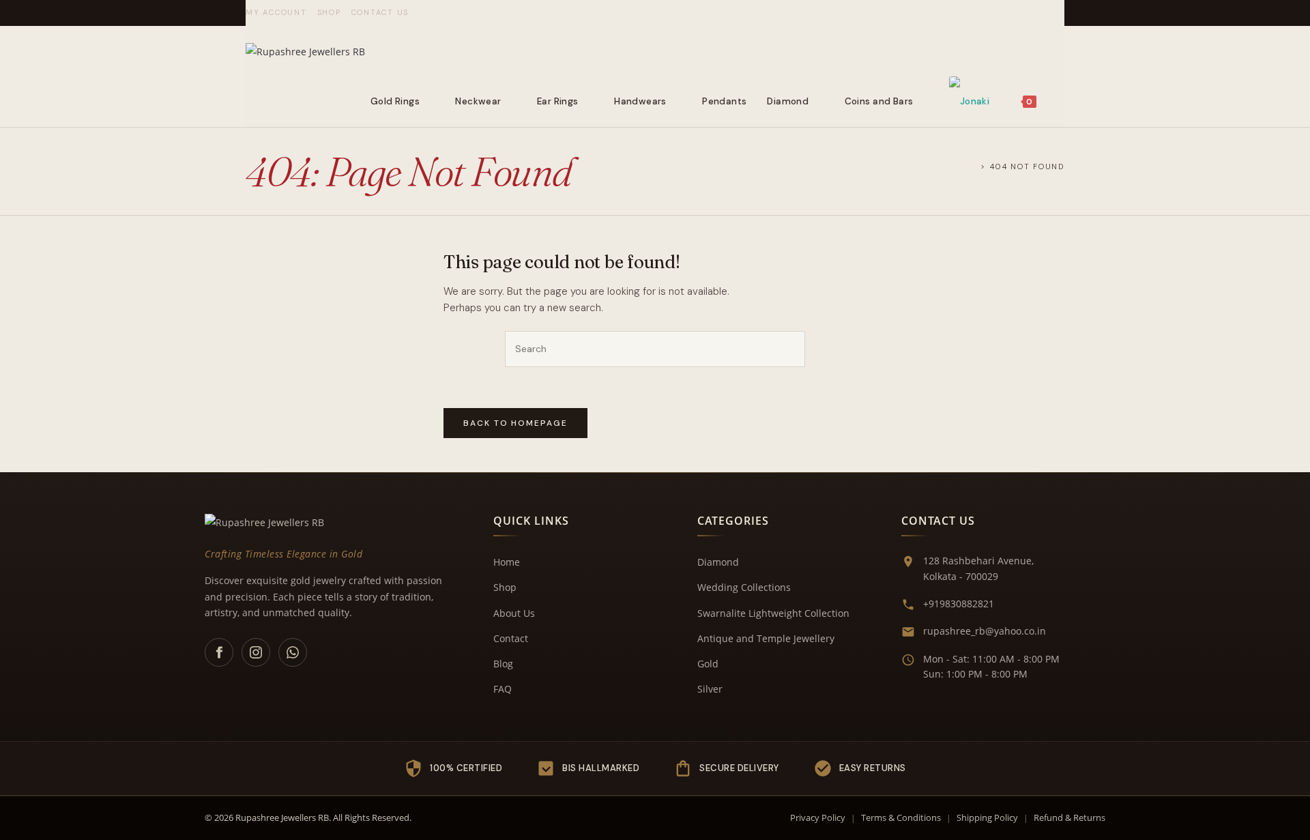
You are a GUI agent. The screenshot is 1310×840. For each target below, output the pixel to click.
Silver (710, 688)
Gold (707, 663)
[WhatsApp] (292, 652)
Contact (510, 638)
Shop (329, 12)
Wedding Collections (744, 587)
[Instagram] (256, 652)
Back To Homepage (515, 423)
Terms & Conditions (901, 817)
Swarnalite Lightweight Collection (773, 613)
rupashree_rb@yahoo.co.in (984, 630)
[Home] (973, 166)
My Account (276, 12)
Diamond (718, 561)
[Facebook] (219, 652)
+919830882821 (958, 603)
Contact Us (380, 12)
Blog (503, 663)
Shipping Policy (987, 817)
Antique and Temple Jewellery (765, 638)
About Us (514, 613)
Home (506, 561)
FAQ (502, 688)
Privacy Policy (817, 817)
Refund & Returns (1069, 817)
